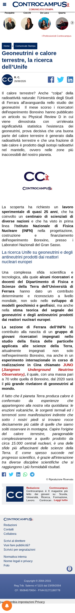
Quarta (62, 13)
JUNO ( (37, 369)
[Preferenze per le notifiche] (7, 606)
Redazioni (10, 525)
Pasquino (9, 13)
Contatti (9, 529)
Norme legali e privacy (18, 561)
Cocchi (27, 13)
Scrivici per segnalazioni (19, 549)
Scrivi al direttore (14, 541)
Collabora (10, 533)
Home (7, 46)
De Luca (44, 13)
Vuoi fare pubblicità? (17, 545)
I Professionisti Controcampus (56, 36)
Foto (6, 565)
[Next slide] (72, 23)
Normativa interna (15, 556)
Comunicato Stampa (41, 9)
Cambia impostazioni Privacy (26, 602)
